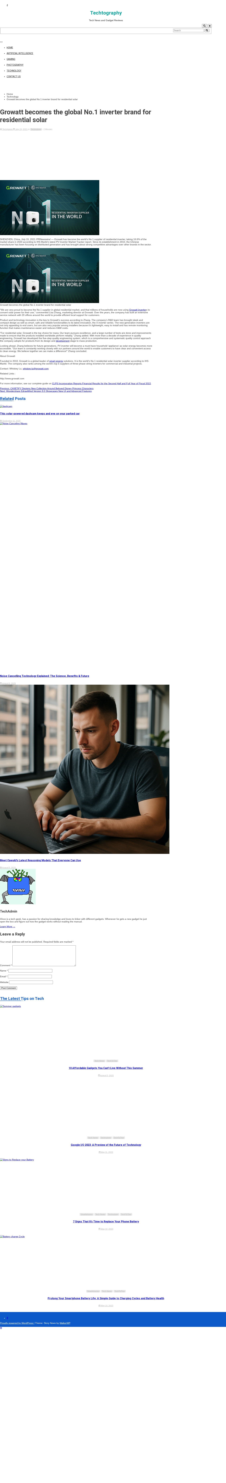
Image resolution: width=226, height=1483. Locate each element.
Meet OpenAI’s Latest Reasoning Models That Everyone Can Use (40, 860)
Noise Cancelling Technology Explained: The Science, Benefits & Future (44, 676)
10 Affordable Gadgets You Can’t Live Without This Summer (106, 1068)
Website (4, 982)
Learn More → (7, 926)
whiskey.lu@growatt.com (36, 368)
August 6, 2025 (9, 683)
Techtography (106, 13)
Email (3, 976)
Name (4, 970)
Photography (15, 65)
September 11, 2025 (11, 421)
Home (10, 47)
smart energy (56, 361)
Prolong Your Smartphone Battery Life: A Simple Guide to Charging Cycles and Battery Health (106, 1298)
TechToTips (112, 1061)
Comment (6, 965)
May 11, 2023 (106, 1152)
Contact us (14, 76)
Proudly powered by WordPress (17, 1323)
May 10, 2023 (106, 1229)
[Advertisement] (76, 155)
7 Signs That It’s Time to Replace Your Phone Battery (106, 1221)
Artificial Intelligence (20, 53)
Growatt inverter (137, 309)
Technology (14, 70)
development (62, 341)
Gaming (11, 59)
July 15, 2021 (21, 129)
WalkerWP (65, 1323)
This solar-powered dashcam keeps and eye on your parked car (40, 413)
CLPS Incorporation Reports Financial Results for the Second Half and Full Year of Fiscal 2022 (101, 383)
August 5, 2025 (9, 868)
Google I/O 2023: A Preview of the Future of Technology (106, 1144)
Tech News (99, 1061)
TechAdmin (7, 129)
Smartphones (87, 1214)
